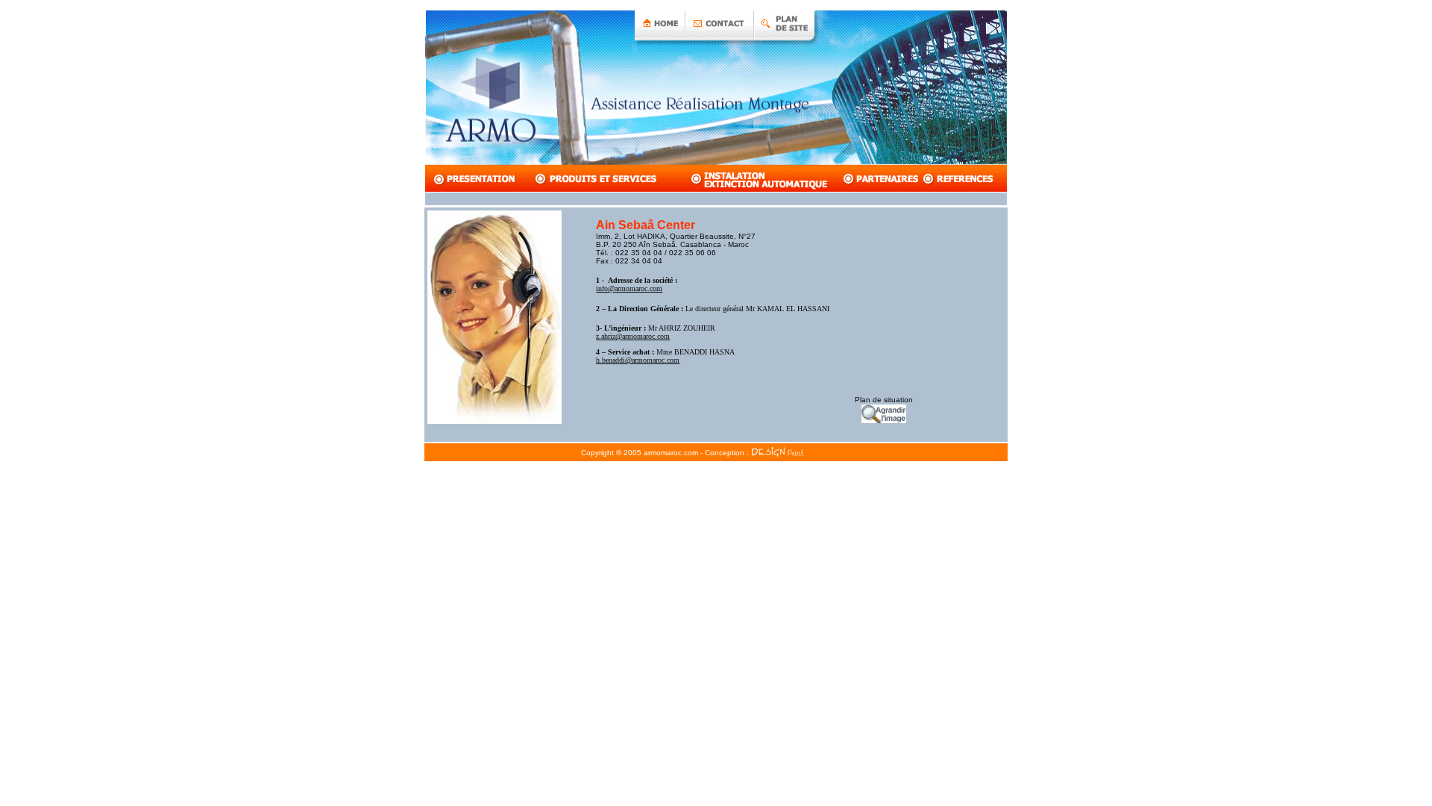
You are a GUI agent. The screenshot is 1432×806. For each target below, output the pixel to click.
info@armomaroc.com (629, 288)
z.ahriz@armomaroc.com (633, 336)
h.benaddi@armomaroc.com (637, 360)
